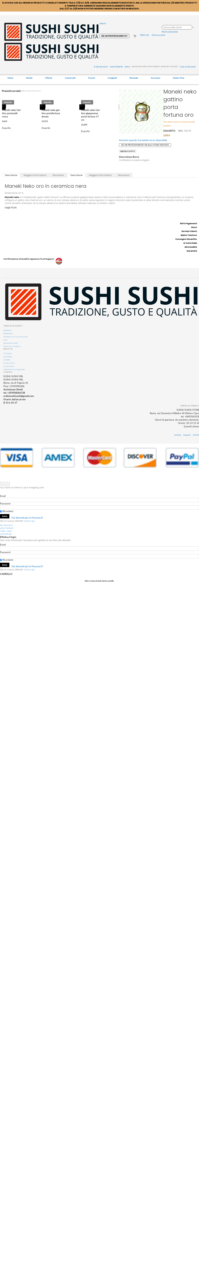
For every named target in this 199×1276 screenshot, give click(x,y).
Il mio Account (101, 67)
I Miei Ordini (6, 531)
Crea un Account (188, 67)
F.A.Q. (5, 340)
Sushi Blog (7, 356)
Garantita (192, 251)
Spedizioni (7, 330)
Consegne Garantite (186, 239)
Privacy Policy (9, 363)
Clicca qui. (29, 521)
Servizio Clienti (189, 231)
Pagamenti (7, 333)
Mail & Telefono (189, 235)
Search (103, 23)
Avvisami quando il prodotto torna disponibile (143, 140)
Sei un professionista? (114, 35)
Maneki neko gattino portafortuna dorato (51, 113)
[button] (3, 107)
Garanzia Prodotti (10, 343)
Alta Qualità (191, 247)
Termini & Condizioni (12, 346)
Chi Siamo (7, 353)
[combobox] (177, 27)
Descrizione (11, 175)
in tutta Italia (190, 243)
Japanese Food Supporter (14, 369)
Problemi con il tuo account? (15, 336)
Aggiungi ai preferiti (127, 151)
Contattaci (6, 534)
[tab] (11, 175)
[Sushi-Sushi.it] (51, 42)
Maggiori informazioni (35, 175)
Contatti (6, 360)
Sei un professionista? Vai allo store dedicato (145, 145)
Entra (127, 67)
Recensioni (58, 175)
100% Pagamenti (188, 223)
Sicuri (194, 227)
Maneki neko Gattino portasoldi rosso (11, 113)
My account (6, 525)
